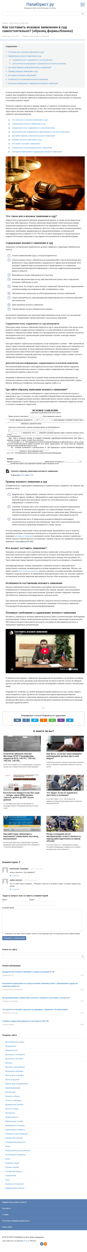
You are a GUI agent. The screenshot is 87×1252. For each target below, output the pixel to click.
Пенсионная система (14, 1138)
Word (23, 475)
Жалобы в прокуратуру (15, 1067)
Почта (7, 1146)
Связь (7, 1159)
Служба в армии (8, 1024)
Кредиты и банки (12, 1096)
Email (32, 900)
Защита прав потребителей (39, 36)
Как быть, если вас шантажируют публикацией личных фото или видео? (64, 756)
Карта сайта (7, 1227)
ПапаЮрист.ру (40, 4)
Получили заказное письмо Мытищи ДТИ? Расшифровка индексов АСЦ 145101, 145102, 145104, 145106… (19, 757)
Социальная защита (13, 1171)
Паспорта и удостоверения (16, 1134)
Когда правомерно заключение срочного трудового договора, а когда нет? (36, 998)
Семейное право (12, 1163)
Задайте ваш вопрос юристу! (14, 1202)
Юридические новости (14, 1188)
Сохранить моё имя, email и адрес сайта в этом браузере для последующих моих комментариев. (42, 934)
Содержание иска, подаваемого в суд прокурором (32, 60)
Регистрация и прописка (15, 1155)
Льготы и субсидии (13, 1100)
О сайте (5, 1215)
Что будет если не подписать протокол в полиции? (62, 793)
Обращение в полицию (15, 1125)
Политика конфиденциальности (15, 1221)
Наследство (10, 1113)
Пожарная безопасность (15, 1142)
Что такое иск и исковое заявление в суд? (26, 52)
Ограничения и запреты (15, 1130)
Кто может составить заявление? (22, 75)
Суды (7, 1180)
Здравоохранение (12, 1088)
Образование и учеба (14, 1121)
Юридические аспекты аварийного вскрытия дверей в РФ (28, 972)
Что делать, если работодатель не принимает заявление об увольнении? (35, 1009)
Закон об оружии (12, 1079)
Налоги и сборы (11, 1109)
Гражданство (10, 1046)
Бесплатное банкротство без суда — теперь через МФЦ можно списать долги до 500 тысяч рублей (21, 796)
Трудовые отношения (10, 1001)
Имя (4, 900)
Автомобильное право (14, 1042)
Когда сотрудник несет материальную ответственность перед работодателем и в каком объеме (63, 837)
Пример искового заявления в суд (22, 71)
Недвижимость (8, 975)
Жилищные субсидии (14, 1071)
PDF (31, 475)
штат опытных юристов (28, 571)
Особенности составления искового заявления (28, 79)
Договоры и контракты (15, 1054)
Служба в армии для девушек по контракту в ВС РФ (25, 1021)
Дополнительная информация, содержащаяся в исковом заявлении (39, 64)
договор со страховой (23, 536)
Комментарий (8, 908)
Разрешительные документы (12, 989)
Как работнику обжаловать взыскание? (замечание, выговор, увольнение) (21, 836)
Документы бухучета (14, 1059)
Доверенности (11, 1050)
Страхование (10, 1175)
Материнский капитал (14, 1105)
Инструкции (10, 1092)
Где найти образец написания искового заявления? (29, 67)
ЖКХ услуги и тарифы (14, 1075)
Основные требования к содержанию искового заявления (33, 83)
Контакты (6, 1208)
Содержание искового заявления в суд (24, 56)
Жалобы (8, 1063)
